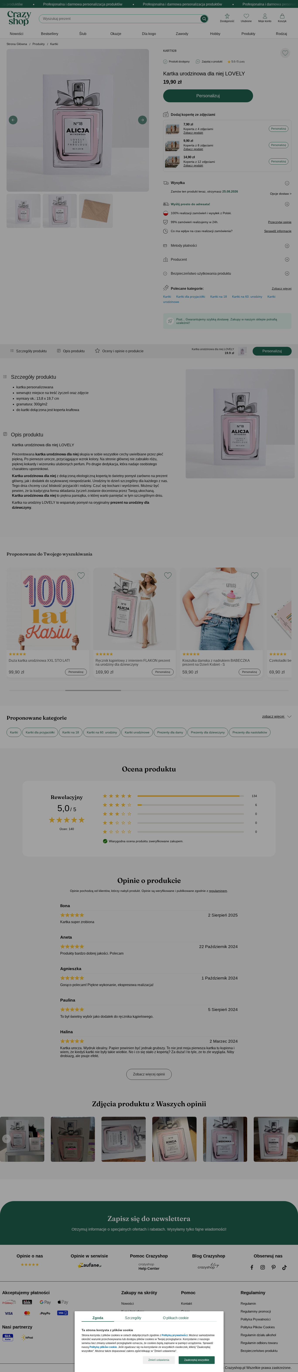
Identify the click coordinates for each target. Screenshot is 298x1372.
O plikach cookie (176, 1318)
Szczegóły (133, 1318)
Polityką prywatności (175, 1335)
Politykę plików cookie (103, 1347)
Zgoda (97, 1318)
